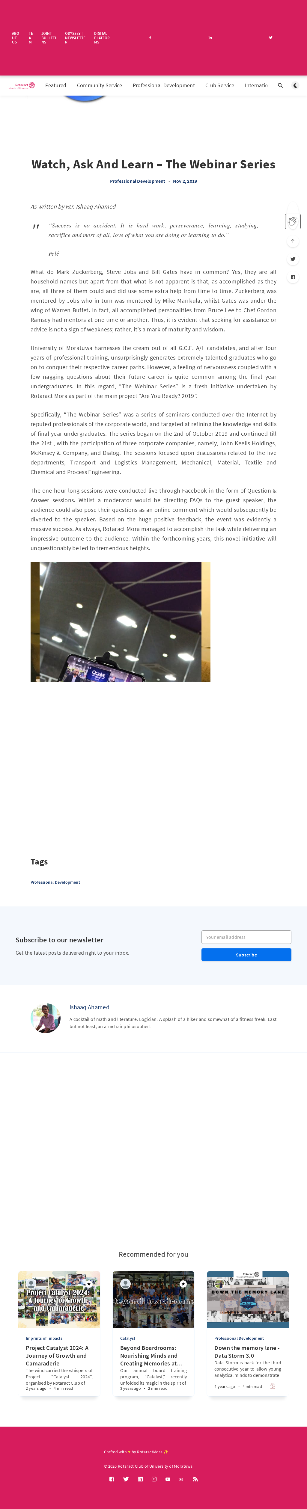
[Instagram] (154, 1479)
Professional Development (164, 85)
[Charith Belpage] (125, 1284)
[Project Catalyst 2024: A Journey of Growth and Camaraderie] (41, 1384)
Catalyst (128, 1338)
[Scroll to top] (293, 241)
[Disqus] (153, 1151)
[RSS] (195, 1479)
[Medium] (181, 1479)
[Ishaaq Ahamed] (46, 1018)
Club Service (219, 85)
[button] (35, 692)
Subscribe (246, 955)
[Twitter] (293, 259)
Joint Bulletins (48, 37)
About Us (15, 37)
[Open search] (280, 85)
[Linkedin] (140, 1479)
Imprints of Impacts (44, 1338)
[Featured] (89, 1284)
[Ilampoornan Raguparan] (31, 1284)
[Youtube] (167, 1479)
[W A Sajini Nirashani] (219, 1284)
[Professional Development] (273, 1388)
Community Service (99, 85)
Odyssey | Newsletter (75, 37)
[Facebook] (293, 277)
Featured (55, 85)
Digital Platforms (102, 37)
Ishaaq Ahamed (89, 1007)
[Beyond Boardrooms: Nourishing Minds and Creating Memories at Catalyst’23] (135, 1384)
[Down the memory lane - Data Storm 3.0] (229, 1383)
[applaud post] (293, 221)
